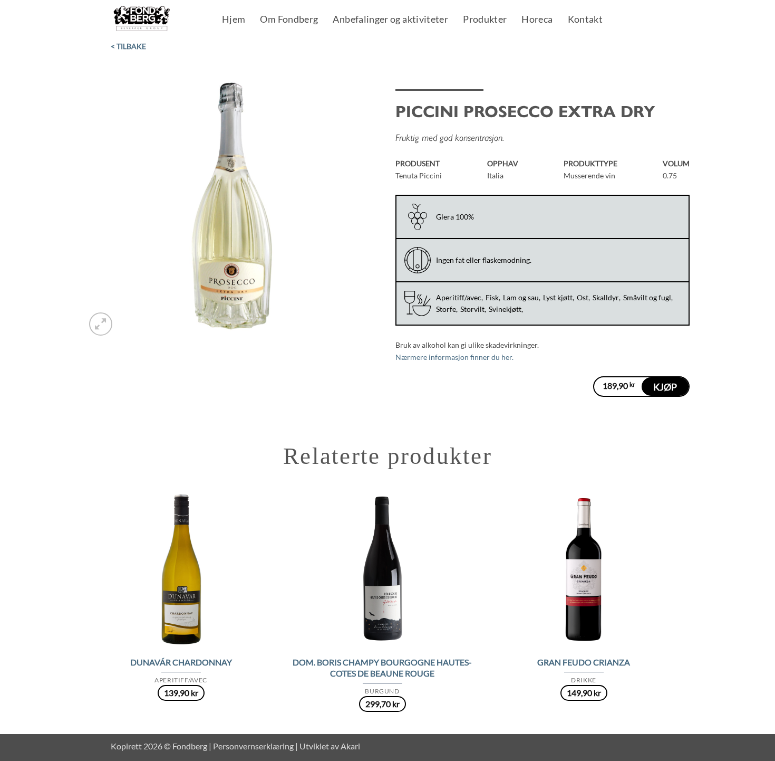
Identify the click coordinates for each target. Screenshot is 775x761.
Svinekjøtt (505, 309)
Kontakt (585, 20)
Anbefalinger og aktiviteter (390, 20)
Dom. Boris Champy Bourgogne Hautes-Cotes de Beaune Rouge (382, 667)
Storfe (446, 309)
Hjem (233, 20)
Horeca (537, 20)
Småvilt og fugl (647, 297)
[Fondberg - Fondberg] (155, 19)
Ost (582, 297)
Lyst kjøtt (558, 297)
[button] (100, 324)
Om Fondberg (289, 20)
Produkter (485, 20)
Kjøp (665, 387)
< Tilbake (128, 46)
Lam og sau (521, 297)
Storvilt (472, 309)
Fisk (492, 297)
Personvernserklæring (253, 746)
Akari (350, 746)
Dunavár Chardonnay (181, 662)
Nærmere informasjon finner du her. (454, 357)
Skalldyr (606, 297)
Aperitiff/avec (458, 297)
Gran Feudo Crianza (583, 662)
